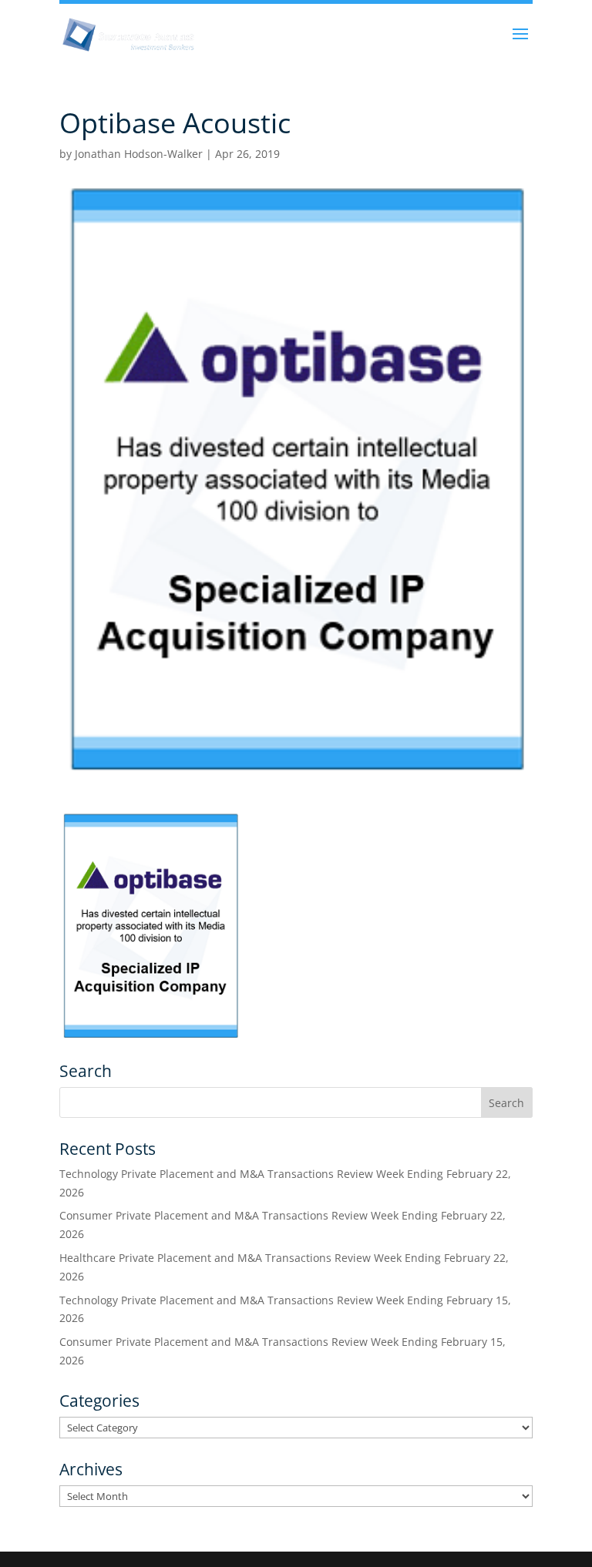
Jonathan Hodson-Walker (139, 153)
